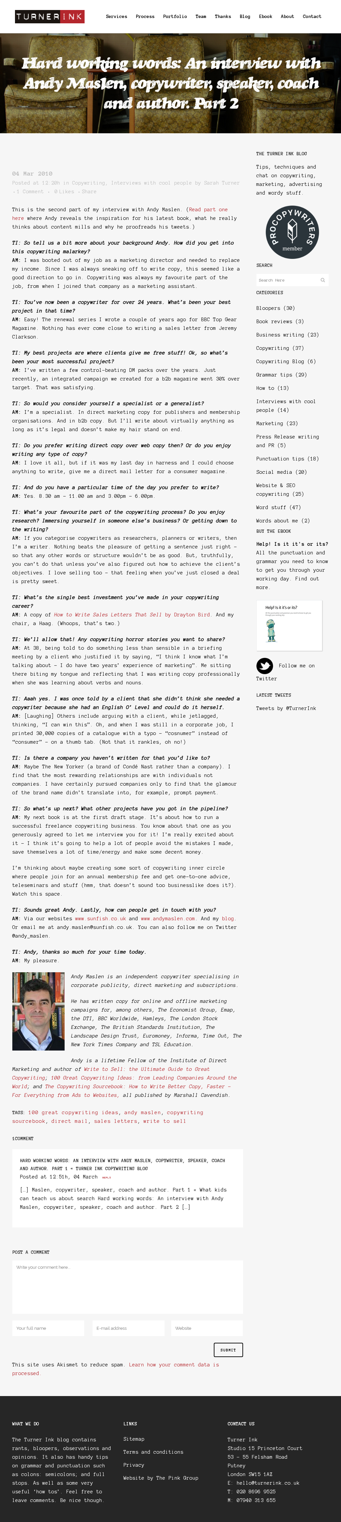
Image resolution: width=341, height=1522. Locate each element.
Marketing (269, 423)
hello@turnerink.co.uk (268, 1483)
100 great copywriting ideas (74, 1112)
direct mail (70, 1121)
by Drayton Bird (132, 614)
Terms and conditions (153, 1452)
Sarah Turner (222, 183)
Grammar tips (274, 375)
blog (228, 918)
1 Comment (30, 191)
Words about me (277, 520)
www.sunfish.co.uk (100, 918)
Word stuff (271, 507)
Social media (274, 472)
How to (265, 388)
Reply (107, 1177)
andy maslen (143, 1112)
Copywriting (88, 183)
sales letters (116, 1121)
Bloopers (268, 308)
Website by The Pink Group (161, 1478)
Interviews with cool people (151, 183)
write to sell (165, 1121)
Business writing (280, 335)
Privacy (134, 1465)
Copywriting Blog (280, 361)
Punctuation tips (280, 458)
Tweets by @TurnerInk (286, 708)
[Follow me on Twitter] (264, 665)
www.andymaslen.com (168, 918)
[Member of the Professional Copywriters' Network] (292, 257)
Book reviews (274, 321)
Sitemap (134, 1439)
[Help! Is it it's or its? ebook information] (289, 650)
